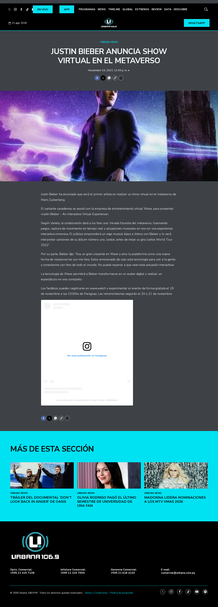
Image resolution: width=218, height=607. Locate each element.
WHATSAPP (196, 23)
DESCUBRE (180, 9)
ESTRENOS (142, 9)
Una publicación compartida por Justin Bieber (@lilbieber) (87, 400)
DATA (167, 9)
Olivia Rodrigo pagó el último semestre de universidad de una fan (106, 501)
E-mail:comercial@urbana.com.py (178, 571)
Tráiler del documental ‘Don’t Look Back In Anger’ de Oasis (41, 499)
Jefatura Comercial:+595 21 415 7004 (73, 571)
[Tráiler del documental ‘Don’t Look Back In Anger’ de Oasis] (42, 475)
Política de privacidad (121, 592)
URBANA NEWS (109, 42)
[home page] (109, 23)
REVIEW (157, 9)
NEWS (102, 9)
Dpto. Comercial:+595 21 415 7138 (22, 571)
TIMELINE (114, 9)
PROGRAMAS (87, 9)
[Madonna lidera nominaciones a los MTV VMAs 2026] (176, 475)
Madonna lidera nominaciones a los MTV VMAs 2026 (175, 499)
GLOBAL (127, 9)
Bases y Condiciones (96, 592)
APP (67, 9)
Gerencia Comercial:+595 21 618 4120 (124, 571)
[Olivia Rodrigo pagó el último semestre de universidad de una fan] (109, 475)
